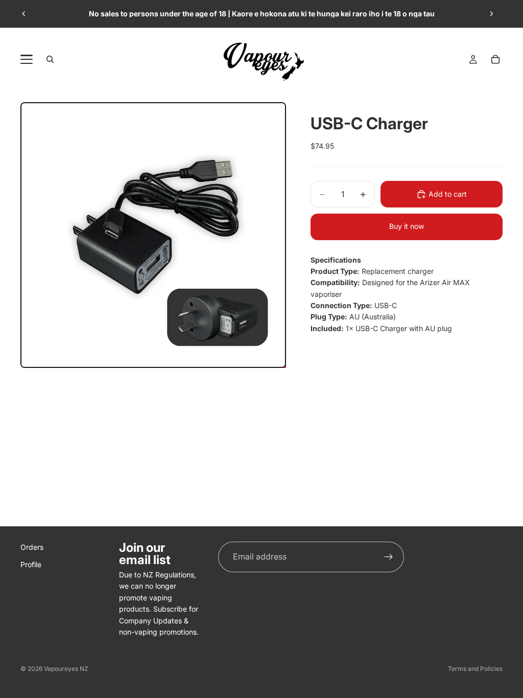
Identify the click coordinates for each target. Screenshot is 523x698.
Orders (31, 547)
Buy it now (406, 226)
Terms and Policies (475, 668)
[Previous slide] (24, 14)
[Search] (50, 59)
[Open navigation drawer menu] (26, 59)
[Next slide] (491, 14)
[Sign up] (388, 557)
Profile (30, 565)
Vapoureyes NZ (66, 668)
